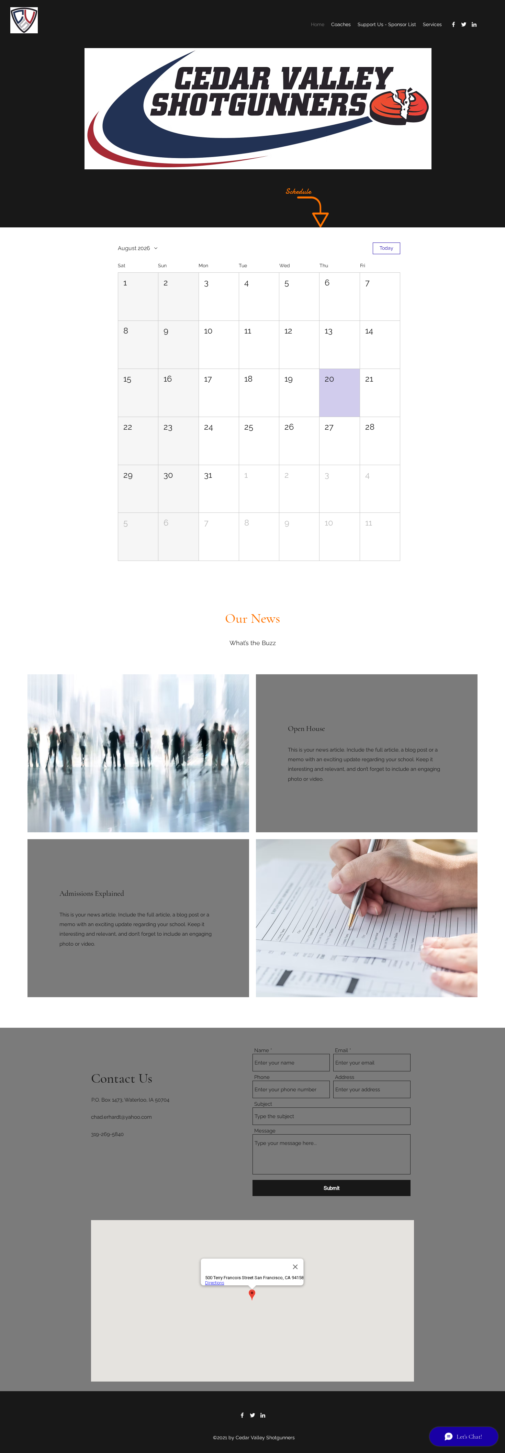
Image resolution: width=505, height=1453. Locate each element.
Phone (262, 1077)
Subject (263, 1104)
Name (261, 1050)
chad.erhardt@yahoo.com (121, 1117)
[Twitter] (463, 24)
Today (386, 248)
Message (265, 1131)
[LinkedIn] (474, 24)
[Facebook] (453, 24)
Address (344, 1077)
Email (341, 1050)
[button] (138, 296)
